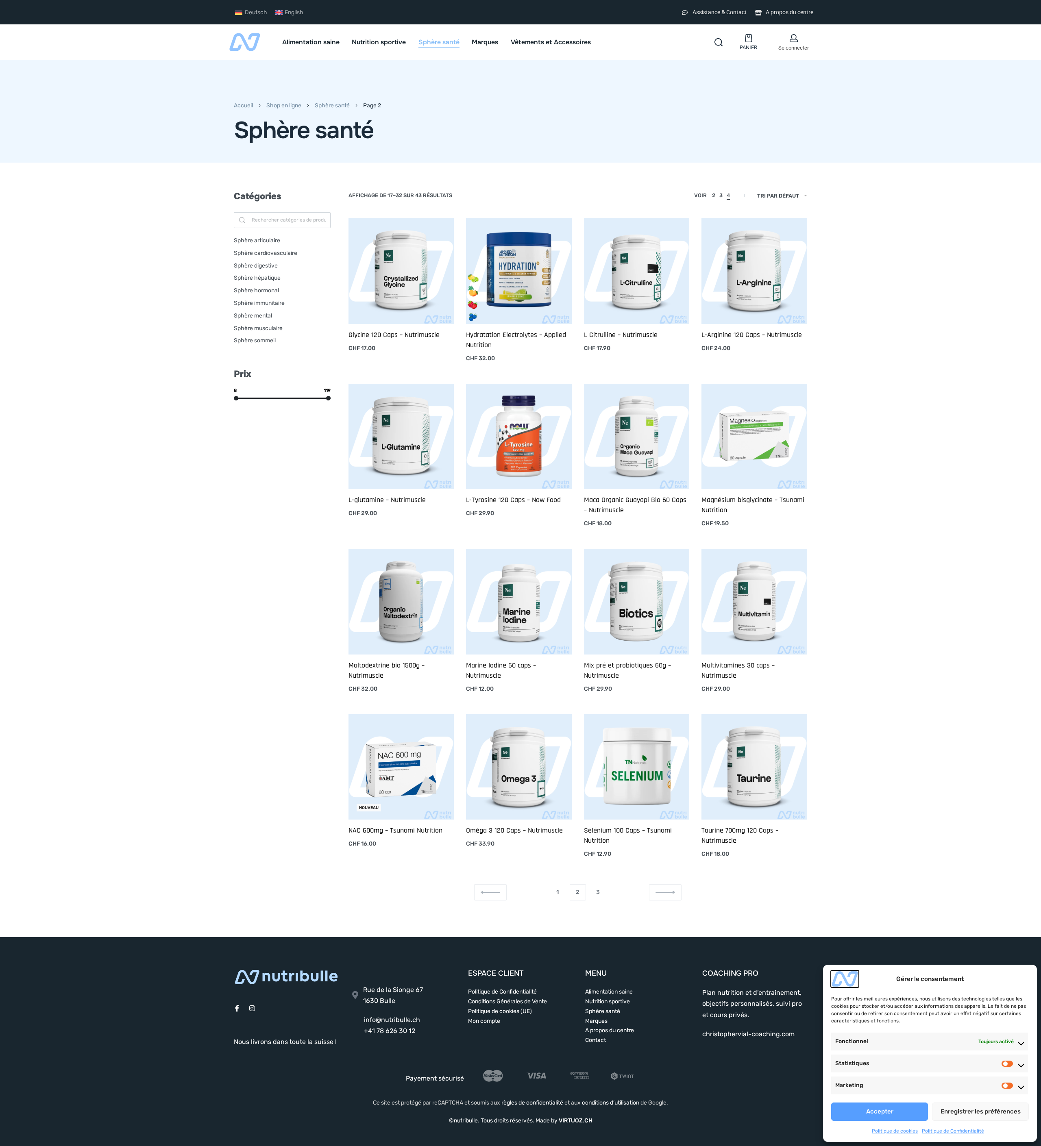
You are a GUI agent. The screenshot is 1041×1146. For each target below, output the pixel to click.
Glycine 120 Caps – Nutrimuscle (394, 334)
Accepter (879, 1111)
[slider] (236, 398)
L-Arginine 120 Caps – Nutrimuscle (751, 334)
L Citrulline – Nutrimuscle (621, 334)
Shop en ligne (283, 105)
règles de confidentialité (532, 1102)
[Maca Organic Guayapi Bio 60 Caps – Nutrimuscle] (637, 436)
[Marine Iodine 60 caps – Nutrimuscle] (519, 602)
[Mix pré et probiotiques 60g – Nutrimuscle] (637, 602)
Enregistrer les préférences (981, 1111)
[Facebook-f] (237, 1008)
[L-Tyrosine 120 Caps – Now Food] (519, 436)
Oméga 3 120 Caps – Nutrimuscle (514, 830)
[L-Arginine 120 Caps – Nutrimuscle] (754, 271)
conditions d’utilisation (610, 1102)
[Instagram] (252, 1008)
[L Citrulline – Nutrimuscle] (637, 271)
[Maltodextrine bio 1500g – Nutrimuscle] (401, 602)
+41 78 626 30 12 (389, 1031)
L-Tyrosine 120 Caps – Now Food (513, 500)
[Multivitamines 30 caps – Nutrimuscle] (754, 602)
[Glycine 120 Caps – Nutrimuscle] (401, 271)
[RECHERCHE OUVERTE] (718, 42)
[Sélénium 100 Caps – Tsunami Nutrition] (637, 767)
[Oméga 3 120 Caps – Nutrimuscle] (519, 767)
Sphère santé (332, 105)
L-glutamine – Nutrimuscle (387, 500)
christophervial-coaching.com (748, 1034)
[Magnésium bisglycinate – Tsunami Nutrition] (754, 436)
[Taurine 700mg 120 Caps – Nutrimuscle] (754, 767)
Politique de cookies (895, 1131)
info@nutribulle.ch (392, 1020)
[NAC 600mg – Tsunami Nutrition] (401, 767)
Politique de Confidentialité (953, 1131)
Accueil (243, 105)
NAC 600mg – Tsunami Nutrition (395, 830)
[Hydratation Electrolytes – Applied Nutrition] (519, 271)
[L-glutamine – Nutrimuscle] (401, 436)
